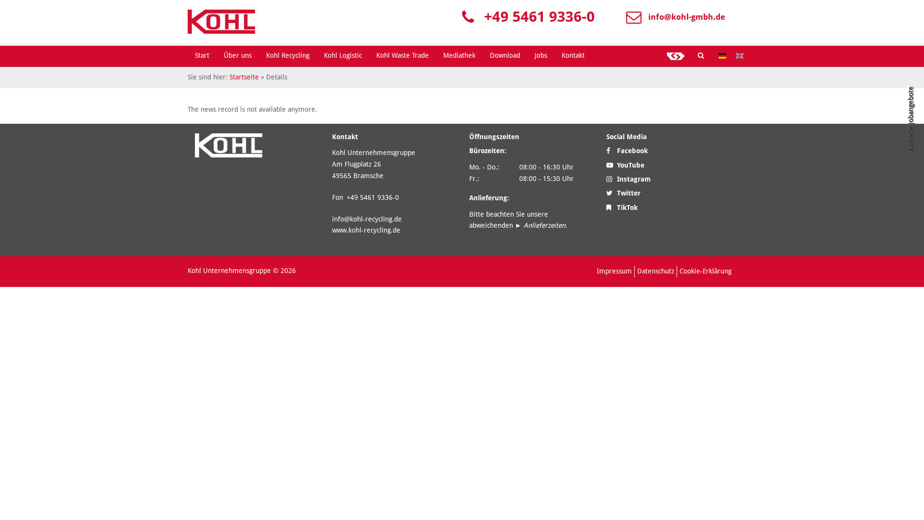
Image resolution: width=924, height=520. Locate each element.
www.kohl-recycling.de (366, 230)
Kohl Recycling (287, 55)
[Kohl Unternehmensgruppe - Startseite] (221, 22)
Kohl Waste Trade (402, 55)
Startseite (244, 77)
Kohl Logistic (343, 55)
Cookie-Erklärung (706, 271)
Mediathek (459, 55)
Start (202, 55)
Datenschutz (655, 271)
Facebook (631, 151)
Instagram (633, 179)
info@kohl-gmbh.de (686, 17)
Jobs (541, 55)
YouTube (629, 165)
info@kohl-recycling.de (367, 219)
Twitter (628, 193)
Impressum (614, 271)
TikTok (626, 207)
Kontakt (573, 55)
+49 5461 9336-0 (539, 16)
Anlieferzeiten (544, 225)
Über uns (238, 55)
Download (505, 55)
